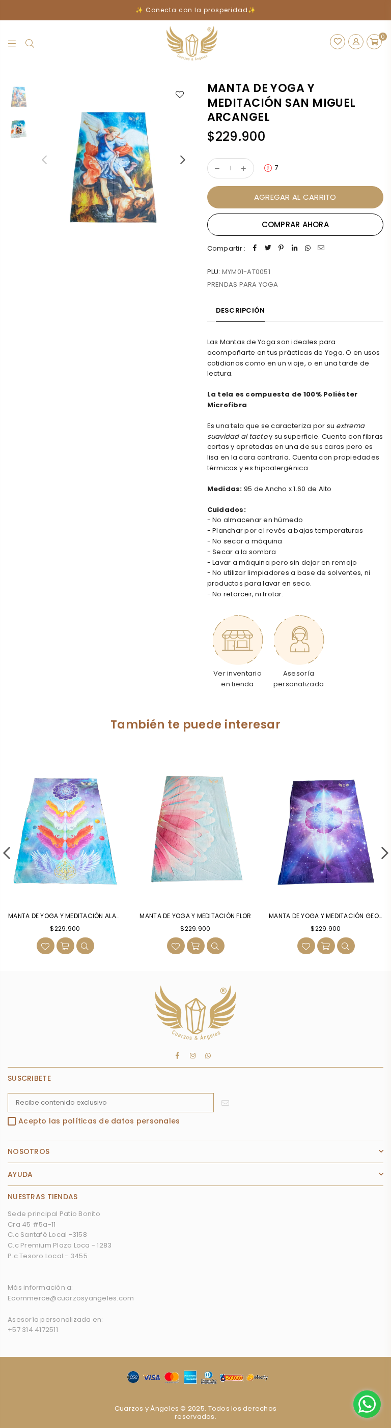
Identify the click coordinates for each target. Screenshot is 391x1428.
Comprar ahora (295, 224)
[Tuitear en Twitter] (267, 249)
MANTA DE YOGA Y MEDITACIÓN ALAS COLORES (79, 916)
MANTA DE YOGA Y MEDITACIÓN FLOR (195, 916)
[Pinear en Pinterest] (281, 249)
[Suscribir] (225, 1102)
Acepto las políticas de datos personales (99, 1121)
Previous (44, 159)
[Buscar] (30, 43)
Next (183, 159)
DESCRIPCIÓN (240, 310)
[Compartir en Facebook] (254, 249)
